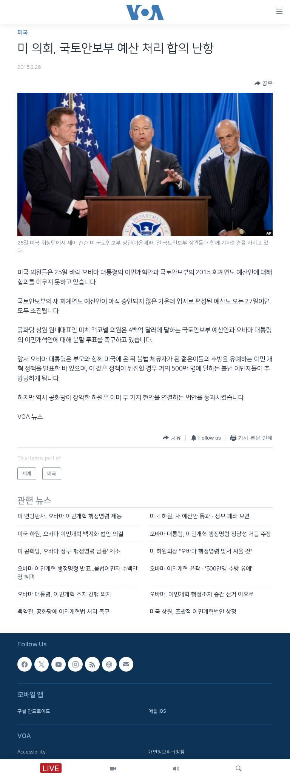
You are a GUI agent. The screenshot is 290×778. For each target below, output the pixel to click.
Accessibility (31, 752)
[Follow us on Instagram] (75, 664)
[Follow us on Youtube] (58, 664)
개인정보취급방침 (166, 752)
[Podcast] (109, 664)
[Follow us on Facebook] (24, 664)
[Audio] (176, 768)
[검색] (238, 768)
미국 (22, 32)
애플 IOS (157, 710)
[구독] (126, 664)
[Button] (264, 83)
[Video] (113, 768)
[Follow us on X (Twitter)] (41, 664)
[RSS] (92, 664)
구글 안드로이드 (33, 710)
